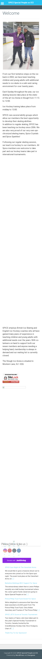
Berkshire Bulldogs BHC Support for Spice (21, 583)
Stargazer (31, 655)
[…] (13, 579)
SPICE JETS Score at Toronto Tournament (21, 614)
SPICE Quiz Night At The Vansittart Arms (20, 567)
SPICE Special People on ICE (27, 653)
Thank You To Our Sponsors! (16, 633)
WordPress (20, 655)
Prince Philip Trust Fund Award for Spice (20, 599)
